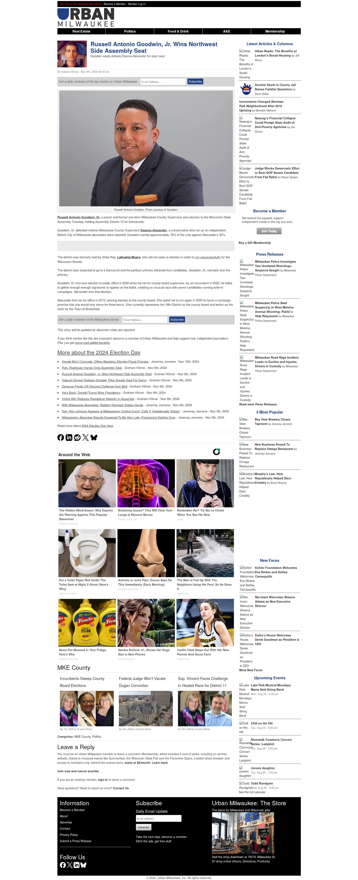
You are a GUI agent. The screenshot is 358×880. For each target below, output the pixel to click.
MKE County (82, 736)
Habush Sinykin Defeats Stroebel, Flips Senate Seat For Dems (104, 380)
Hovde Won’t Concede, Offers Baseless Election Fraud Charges (105, 361)
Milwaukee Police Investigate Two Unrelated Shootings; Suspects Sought (275, 265)
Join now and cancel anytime (78, 771)
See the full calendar (252, 792)
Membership (275, 31)
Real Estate (81, 31)
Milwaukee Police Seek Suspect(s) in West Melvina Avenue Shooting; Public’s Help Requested (274, 309)
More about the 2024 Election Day (98, 352)
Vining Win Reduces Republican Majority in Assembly (98, 398)
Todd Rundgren (262, 783)
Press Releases (269, 254)
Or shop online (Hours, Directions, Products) (241, 861)
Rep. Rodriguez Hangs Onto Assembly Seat (92, 367)
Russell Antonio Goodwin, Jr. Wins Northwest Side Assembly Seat (107, 374)
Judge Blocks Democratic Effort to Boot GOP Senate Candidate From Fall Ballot (277, 172)
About (64, 816)
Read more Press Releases (258, 404)
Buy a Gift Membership (255, 243)
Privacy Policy (69, 835)
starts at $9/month (137, 762)
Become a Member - (116, 4)
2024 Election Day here (97, 425)
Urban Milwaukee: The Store (249, 803)
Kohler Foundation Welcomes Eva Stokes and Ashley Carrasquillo (276, 572)
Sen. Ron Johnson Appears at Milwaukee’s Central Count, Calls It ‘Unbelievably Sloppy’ (121, 411)
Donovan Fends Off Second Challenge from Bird (94, 386)
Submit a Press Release (75, 841)
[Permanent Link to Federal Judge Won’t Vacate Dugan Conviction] (146, 725)
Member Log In (137, 4)
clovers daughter (263, 768)
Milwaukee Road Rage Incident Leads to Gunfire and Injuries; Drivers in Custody (277, 361)
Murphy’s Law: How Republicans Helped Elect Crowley (273, 478)
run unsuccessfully (207, 257)
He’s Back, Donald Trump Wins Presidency (91, 392)
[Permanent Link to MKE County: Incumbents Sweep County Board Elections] (87, 725)
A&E (226, 31)
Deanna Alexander (153, 230)
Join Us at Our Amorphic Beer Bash (80, 4)
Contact (65, 828)
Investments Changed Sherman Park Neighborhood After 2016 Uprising (261, 105)
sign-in (103, 779)
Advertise (66, 822)
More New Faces (250, 670)
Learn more (160, 762)
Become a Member (269, 211)
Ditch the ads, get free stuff (153, 841)
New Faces (269, 560)
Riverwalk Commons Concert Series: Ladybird (271, 741)
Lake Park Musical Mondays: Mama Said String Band (271, 687)
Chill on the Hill (262, 723)
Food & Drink (178, 31)
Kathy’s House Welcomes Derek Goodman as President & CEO (277, 639)
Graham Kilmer (70, 72)
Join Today (269, 231)
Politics (130, 31)
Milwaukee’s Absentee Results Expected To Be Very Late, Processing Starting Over (118, 417)
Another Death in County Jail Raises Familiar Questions (275, 87)
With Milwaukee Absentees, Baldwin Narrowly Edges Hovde (102, 405)
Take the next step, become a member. (161, 837)
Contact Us (121, 788)
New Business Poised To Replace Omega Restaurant (274, 446)
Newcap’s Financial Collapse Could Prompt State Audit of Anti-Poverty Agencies (275, 122)
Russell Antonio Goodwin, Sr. (78, 217)
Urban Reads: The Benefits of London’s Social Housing (276, 53)
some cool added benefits (92, 342)
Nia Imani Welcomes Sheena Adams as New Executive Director (275, 601)
